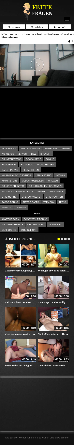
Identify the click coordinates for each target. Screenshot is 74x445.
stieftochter (54, 196)
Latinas (60, 175)
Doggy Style (33, 159)
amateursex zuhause (57, 148)
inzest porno (10, 169)
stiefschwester (31, 196)
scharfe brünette (13, 185)
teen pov (48, 202)
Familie (50, 159)
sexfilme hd (9, 229)
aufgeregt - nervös (14, 153)
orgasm (53, 180)
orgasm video (35, 224)
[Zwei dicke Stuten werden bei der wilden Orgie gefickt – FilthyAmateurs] (53, 350)
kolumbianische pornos (16, 175)
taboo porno (10, 202)
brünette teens (11, 159)
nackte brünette (12, 224)
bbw (33, 153)
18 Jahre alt (9, 148)
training (20, 207)
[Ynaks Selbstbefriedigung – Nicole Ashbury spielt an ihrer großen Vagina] (20, 350)
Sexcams (14, 27)
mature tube (9, 180)
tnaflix (6, 207)
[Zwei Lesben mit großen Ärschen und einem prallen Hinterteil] (20, 319)
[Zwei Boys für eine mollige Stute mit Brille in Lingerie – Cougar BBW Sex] (53, 287)
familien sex (9, 164)
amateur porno (30, 148)
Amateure (60, 27)
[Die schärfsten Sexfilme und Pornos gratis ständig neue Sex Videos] (37, 11)
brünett (45, 153)
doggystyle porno (35, 219)
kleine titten (31, 169)
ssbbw (41, 191)
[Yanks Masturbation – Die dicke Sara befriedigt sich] (53, 319)
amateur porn (10, 219)
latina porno (44, 175)
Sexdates (37, 27)
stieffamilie (56, 191)
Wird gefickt (29, 229)
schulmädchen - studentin (45, 185)
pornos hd (55, 224)
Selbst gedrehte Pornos (17, 191)
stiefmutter (9, 196)
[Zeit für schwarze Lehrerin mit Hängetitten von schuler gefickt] (20, 287)
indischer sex (45, 164)
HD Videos (27, 164)
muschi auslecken (33, 180)
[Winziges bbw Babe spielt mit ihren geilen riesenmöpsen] (53, 255)
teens (62, 202)
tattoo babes (31, 202)
